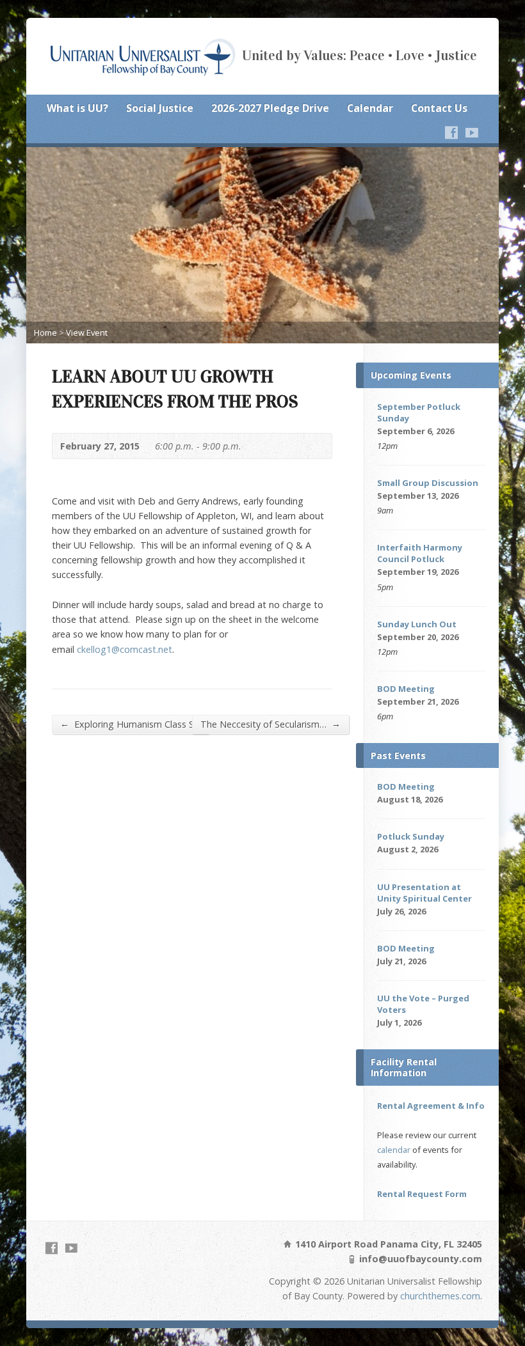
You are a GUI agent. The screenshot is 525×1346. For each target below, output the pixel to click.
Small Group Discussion (427, 483)
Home (45, 332)
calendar (393, 1149)
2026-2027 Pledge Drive (270, 108)
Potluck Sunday (410, 836)
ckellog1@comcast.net (124, 649)
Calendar (370, 108)
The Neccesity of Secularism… (270, 723)
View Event (87, 332)
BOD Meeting (406, 688)
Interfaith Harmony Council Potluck (419, 553)
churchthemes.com (440, 1296)
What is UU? (77, 108)
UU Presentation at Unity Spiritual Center (424, 892)
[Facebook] (451, 132)
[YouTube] (471, 132)
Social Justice (159, 108)
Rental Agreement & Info (431, 1105)
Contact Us (439, 108)
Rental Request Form (422, 1194)
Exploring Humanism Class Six (130, 723)
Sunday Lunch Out (416, 624)
